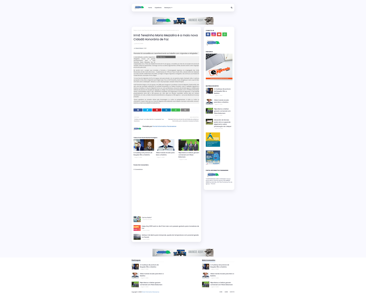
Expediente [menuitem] (158, 7)
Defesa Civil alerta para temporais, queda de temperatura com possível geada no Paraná (170, 236)
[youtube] (219, 34)
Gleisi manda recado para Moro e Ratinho (165, 154)
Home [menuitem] (150, 7)
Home (220, 292)
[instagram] (213, 34)
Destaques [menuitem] (167, 7)
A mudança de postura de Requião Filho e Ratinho (143, 154)
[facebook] (208, 34)
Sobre (226, 292)
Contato (232, 292)
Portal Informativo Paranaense (164, 126)
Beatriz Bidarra (139, 48)
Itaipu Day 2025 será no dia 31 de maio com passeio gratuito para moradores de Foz (170, 227)
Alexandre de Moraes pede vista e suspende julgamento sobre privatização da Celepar (222, 123)
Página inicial (137, 30)
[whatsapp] (224, 34)
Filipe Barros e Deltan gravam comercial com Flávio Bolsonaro (189, 155)
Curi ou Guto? (147, 217)
